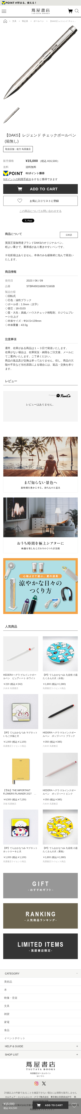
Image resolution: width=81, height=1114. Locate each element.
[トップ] (5, 21)
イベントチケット (14, 1038)
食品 (6, 1030)
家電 (6, 1022)
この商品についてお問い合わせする (40, 210)
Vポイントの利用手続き (17, 179)
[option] (40, 62)
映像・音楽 (10, 997)
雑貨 (6, 1013)
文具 (6, 1005)
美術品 (8, 981)
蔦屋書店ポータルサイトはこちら (40, 1074)
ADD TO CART (42, 189)
